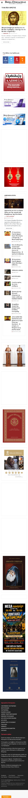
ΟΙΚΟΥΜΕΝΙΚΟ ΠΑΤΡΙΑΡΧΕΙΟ (8, 706)
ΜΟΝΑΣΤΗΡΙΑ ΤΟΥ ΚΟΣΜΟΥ (8, 722)
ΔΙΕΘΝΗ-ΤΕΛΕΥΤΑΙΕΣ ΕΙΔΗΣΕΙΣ (9, 714)
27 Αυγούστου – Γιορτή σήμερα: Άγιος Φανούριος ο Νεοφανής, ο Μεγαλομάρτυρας (17, 235)
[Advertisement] (14, 146)
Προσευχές (4, 724)
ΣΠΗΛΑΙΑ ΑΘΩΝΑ (17, 270)
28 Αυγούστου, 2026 (17, 266)
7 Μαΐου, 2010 (15, 272)
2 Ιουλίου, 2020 (16, 300)
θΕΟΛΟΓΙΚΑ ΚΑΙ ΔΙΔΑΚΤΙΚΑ (8, 728)
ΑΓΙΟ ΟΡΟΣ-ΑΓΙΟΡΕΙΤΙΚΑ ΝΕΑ (8, 718)
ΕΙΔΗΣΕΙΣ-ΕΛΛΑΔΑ (5, 712)
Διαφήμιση (3, 775)
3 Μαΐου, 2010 (15, 278)
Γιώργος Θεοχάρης (10, 216)
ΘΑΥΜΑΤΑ (3, 726)
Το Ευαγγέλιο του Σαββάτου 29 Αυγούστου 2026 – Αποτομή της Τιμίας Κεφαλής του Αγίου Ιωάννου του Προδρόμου (14, 743)
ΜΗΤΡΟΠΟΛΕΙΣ (5, 708)
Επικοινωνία (20, 775)
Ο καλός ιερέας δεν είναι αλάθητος (16, 284)
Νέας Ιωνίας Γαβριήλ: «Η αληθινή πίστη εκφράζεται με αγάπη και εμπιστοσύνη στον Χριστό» (12, 760)
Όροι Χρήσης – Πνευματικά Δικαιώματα (10, 777)
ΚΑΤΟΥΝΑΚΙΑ (16, 276)
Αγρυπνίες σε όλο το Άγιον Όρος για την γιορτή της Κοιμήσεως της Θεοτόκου (13, 212)
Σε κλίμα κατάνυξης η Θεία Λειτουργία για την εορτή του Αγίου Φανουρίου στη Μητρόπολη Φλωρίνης (13, 750)
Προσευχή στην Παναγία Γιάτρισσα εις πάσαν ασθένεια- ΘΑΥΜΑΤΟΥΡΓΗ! (17, 295)
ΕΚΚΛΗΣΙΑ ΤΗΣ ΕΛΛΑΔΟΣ (7, 716)
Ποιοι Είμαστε (12, 775)
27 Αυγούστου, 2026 (9, 218)
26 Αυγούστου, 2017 (13, 33)
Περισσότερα (9, 228)
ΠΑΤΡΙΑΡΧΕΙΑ (4, 710)
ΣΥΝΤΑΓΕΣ (3, 730)
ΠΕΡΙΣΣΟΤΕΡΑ (6, 42)
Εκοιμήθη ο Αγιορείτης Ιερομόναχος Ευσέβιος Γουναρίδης (16, 307)
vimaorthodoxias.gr (9, 780)
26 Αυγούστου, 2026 (17, 331)
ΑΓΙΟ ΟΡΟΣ (4, 720)
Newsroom (5, 33)
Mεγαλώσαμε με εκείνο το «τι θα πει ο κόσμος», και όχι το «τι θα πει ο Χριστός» (14, 29)
